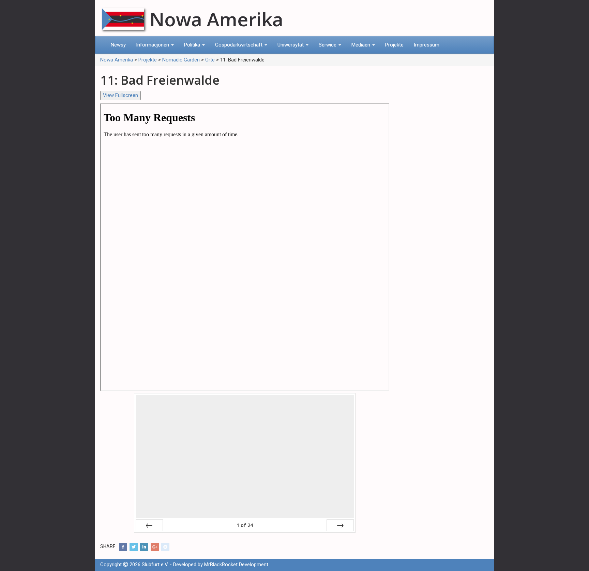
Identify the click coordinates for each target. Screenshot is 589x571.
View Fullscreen (120, 95)
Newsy (118, 45)
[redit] (165, 547)
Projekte (394, 45)
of (245, 525)
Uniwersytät (291, 45)
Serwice (328, 45)
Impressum (426, 45)
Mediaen (361, 45)
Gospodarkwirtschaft (239, 45)
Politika (192, 45)
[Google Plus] (155, 547)
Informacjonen (153, 45)
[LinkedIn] (144, 547)
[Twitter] (134, 547)
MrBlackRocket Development (236, 564)
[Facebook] (123, 547)
